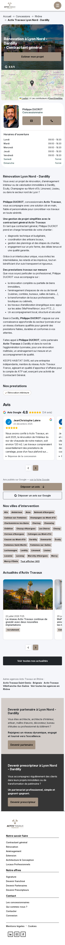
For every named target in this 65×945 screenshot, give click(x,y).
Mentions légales (15, 926)
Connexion (11, 915)
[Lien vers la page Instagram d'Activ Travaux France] (16, 934)
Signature (11, 876)
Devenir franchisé (15, 881)
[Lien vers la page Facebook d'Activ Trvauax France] (23, 934)
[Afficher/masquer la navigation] (57, 5)
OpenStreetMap (56, 98)
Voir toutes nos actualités (32, 660)
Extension (11, 855)
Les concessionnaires (17, 902)
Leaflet (24, 98)
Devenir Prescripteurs (17, 890)
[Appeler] (52, 120)
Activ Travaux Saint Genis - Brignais (22, 682)
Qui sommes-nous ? (16, 906)
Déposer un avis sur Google (34, 495)
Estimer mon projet (32, 56)
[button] (32, 83)
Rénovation (12, 847)
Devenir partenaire (21, 744)
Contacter (11, 911)
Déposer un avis (30, 486)
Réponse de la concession (22, 456)
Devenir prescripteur (23, 802)
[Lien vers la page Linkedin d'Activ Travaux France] (10, 934)
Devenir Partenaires (16, 885)
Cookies (32, 926)
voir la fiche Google (39, 479)
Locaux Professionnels (18, 864)
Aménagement (13, 851)
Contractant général (16, 842)
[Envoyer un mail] (31, 120)
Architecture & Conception (20, 860)
